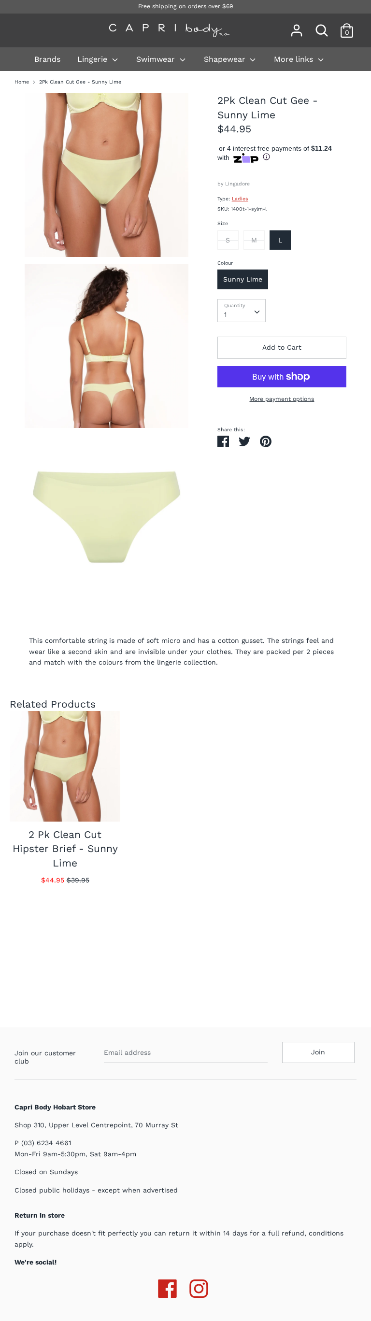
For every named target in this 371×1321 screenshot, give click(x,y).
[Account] (296, 26)
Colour (225, 263)
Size (222, 223)
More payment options (281, 399)
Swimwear (156, 59)
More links (294, 59)
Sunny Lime (242, 279)
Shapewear (226, 59)
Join (318, 1052)
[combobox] (241, 310)
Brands (47, 59)
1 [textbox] (225, 314)
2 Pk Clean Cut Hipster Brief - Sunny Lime (65, 848)
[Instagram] (199, 1287)
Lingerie (93, 59)
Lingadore (237, 184)
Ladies (240, 199)
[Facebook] (167, 1287)
